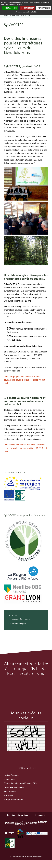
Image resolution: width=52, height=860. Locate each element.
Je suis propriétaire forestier (20, 619)
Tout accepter (11, 8)
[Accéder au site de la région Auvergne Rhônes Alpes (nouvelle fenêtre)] (9, 823)
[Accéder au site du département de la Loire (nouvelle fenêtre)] (42, 823)
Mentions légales (10, 791)
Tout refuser (28, 8)
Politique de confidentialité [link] (26, 12)
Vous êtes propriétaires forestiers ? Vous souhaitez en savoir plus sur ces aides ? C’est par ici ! (24, 380)
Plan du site (8, 795)
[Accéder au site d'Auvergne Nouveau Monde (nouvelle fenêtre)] (9, 833)
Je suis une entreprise (18, 624)
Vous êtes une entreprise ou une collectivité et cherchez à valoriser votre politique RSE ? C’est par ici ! (25, 448)
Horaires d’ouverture (11, 775)
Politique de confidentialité (13, 800)
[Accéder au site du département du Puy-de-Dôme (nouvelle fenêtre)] (20, 823)
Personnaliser (43, 8)
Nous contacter (9, 779)
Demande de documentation (14, 787)
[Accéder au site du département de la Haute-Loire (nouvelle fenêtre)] (31, 823)
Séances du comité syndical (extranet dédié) (20, 783)
